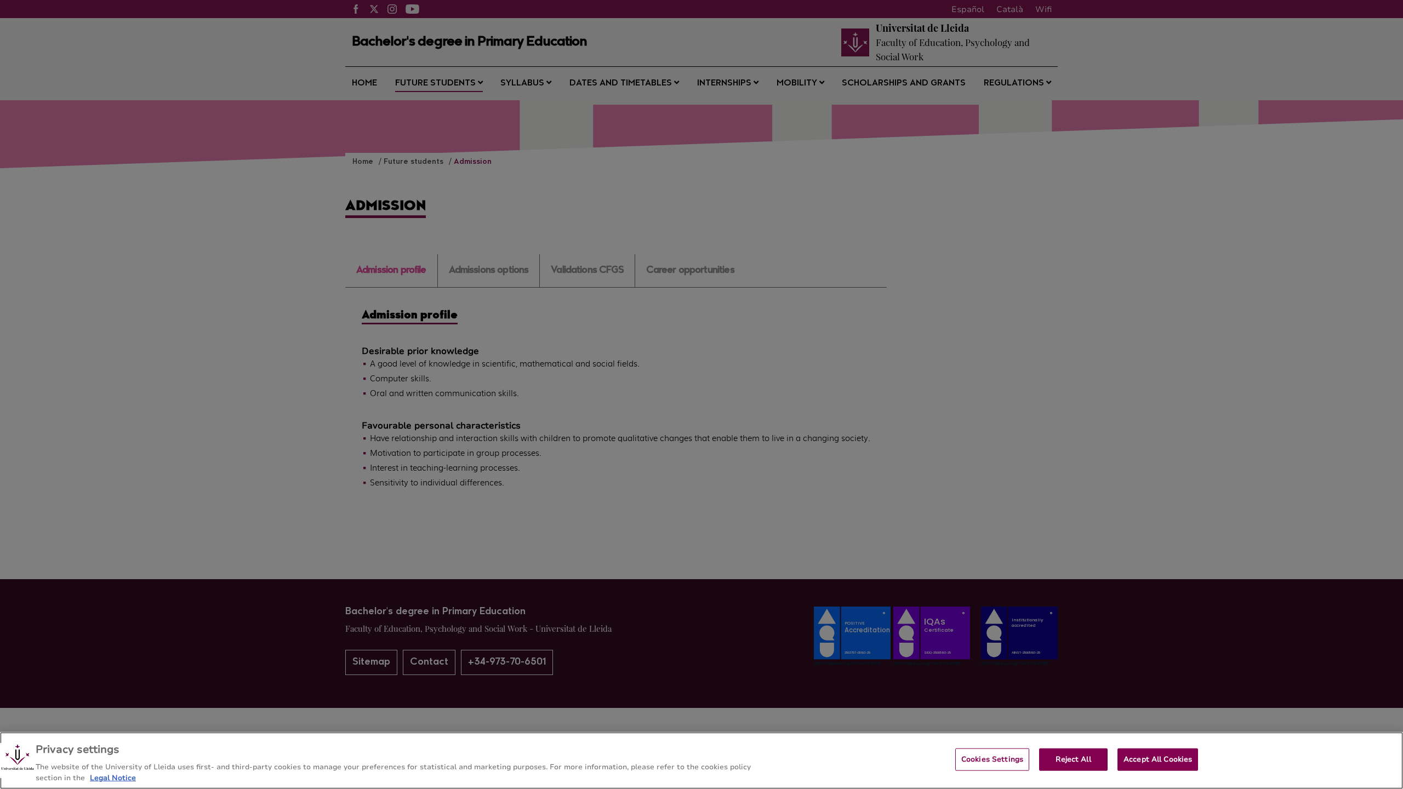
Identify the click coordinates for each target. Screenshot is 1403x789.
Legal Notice (113, 777)
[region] (701, 760)
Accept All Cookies (1157, 759)
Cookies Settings (992, 759)
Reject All (1073, 759)
